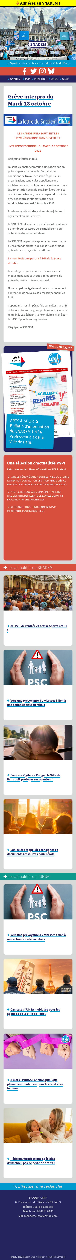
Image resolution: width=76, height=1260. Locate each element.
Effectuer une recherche (40, 1186)
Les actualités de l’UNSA (28, 876)
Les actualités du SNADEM (30, 567)
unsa (54, 79)
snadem (15, 79)
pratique (40, 79)
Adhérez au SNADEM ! (40, 3)
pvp (27, 79)
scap (65, 79)
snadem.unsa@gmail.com (41, 1216)
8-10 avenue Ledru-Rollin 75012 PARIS (38, 1202)
